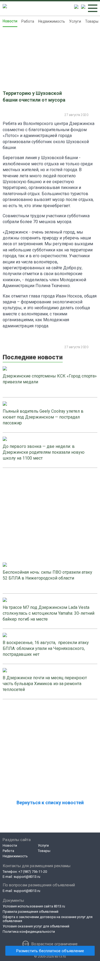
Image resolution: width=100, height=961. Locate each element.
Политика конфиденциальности (29, 932)
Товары (91, 21)
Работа (27, 21)
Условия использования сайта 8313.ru (34, 906)
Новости (10, 21)
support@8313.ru (27, 877)
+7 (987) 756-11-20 (32, 872)
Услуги (75, 21)
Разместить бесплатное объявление (50, 950)
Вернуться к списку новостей (50, 802)
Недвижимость (51, 21)
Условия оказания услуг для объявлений (36, 926)
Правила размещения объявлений (30, 912)
